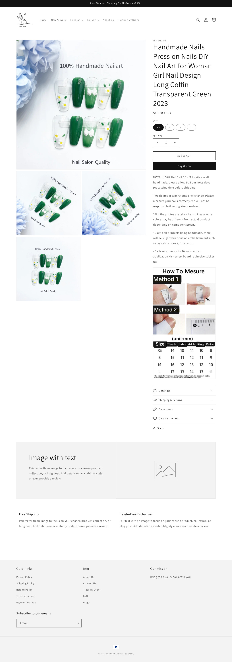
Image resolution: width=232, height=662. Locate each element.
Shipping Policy (25, 583)
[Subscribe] (77, 623)
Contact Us (89, 583)
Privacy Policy (24, 577)
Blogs (86, 602)
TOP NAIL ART (110, 654)
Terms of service (25, 596)
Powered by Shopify (125, 654)
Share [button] (160, 428)
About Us (88, 577)
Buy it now (184, 166)
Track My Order (91, 589)
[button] (76, 20)
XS (158, 127)
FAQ (85, 596)
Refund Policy (24, 589)
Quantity (157, 135)
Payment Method (26, 602)
